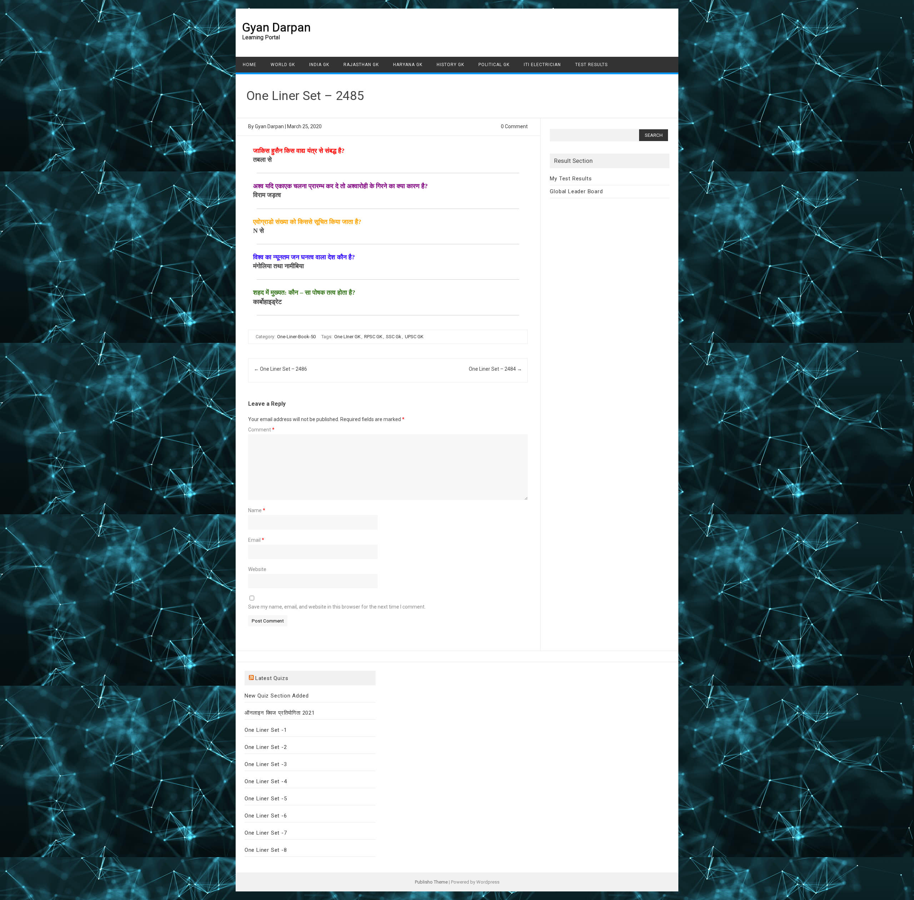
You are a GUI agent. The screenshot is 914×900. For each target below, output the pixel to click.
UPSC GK (414, 336)
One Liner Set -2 (266, 747)
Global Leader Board (576, 191)
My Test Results (571, 178)
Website (257, 569)
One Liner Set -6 (266, 815)
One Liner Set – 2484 (495, 369)
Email (256, 540)
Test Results (591, 64)
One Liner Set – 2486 (280, 369)
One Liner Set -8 (266, 850)
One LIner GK (347, 336)
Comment (261, 429)
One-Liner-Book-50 (296, 336)
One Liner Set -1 (266, 730)
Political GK (493, 64)
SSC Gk (393, 336)
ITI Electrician (542, 64)
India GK (319, 64)
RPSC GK (373, 336)
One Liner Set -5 (266, 798)
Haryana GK (407, 64)
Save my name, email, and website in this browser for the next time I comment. (337, 607)
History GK (450, 64)
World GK (283, 64)
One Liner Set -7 (266, 833)
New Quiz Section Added (277, 695)
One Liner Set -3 (266, 764)
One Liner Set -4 (266, 781)
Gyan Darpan (276, 27)
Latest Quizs (271, 678)
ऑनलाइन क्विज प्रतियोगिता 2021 (280, 713)
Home (249, 64)
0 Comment (514, 126)
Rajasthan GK (361, 64)
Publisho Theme (431, 882)
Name (256, 510)
